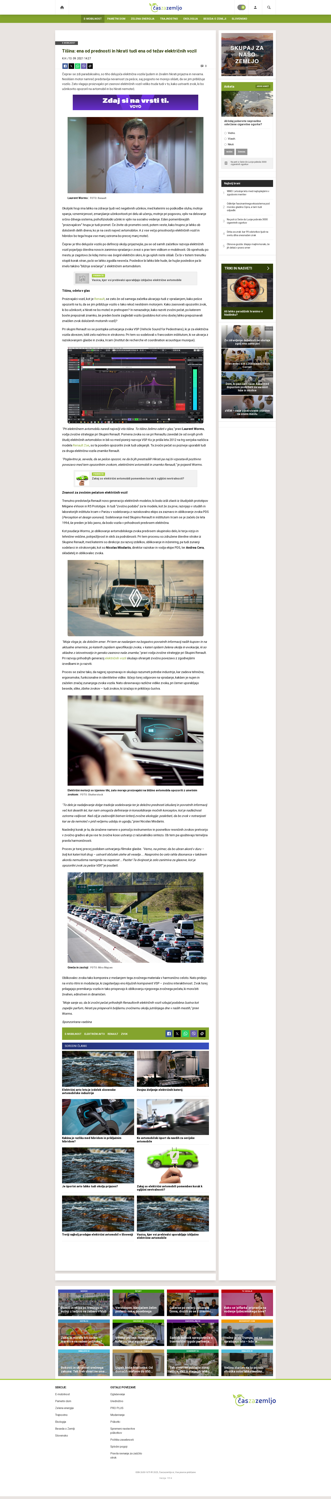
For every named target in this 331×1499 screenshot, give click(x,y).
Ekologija (190, 18)
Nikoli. (231, 144)
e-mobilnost (73, 1034)
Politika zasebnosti (122, 1439)
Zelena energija (142, 18)
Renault (99, 299)
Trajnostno (169, 18)
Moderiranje (117, 1415)
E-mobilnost (93, 18)
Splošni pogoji (118, 1446)
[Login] (255, 7)
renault (113, 1034)
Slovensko (239, 18)
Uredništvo (116, 1401)
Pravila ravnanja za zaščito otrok (126, 1455)
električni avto (94, 1034)
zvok (124, 1034)
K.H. (64, 58)
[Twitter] (71, 66)
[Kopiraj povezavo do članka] (90, 66)
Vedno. (231, 133)
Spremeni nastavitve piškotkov (122, 1430)
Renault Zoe (81, 445)
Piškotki (115, 1421)
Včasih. (232, 138)
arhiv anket (263, 86)
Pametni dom (116, 18)
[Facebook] (65, 66)
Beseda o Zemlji (214, 18)
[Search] (269, 7)
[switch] (241, 7)
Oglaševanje (117, 1394)
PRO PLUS (116, 1408)
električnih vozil (115, 658)
